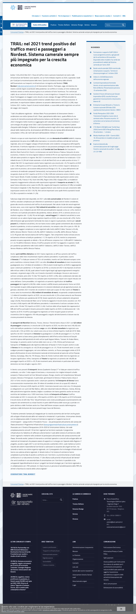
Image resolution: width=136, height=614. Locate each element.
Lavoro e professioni (49, 547)
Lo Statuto (76, 555)
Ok (121, 609)
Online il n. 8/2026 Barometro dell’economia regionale (103, 78)
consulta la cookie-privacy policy (51, 610)
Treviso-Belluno (64, 24)
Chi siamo (35, 16)
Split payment (108, 558)
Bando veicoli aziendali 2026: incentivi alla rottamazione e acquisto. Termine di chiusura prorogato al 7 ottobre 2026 (106, 70)
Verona (87, 24)
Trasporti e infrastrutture (51, 551)
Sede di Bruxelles (40, 24)
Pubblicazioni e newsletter (82, 16)
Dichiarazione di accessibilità (113, 587)
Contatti (116, 16)
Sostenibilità (47, 561)
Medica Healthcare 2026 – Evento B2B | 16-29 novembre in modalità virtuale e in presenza (106, 138)
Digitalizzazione (48, 558)
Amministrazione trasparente (83, 547)
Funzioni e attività (48, 16)
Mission (75, 551)
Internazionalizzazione (50, 554)
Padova (53, 24)
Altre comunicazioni (110, 583)
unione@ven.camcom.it (115, 522)
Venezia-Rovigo (77, 24)
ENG (124, 16)
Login (74, 585)
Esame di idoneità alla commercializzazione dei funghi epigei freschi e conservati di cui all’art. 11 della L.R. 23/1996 (106, 148)
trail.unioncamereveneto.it (26, 86)
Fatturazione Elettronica (112, 547)
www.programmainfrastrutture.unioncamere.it (60, 424)
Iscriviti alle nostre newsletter (83, 571)
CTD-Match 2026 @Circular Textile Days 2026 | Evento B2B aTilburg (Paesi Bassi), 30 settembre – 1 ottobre (106, 129)
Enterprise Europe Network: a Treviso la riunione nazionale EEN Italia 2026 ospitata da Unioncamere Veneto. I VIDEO (106, 107)
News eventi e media (102, 16)
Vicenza (94, 24)
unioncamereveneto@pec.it (116, 527)
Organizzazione (78, 559)
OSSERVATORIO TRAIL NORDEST (23, 474)
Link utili (75, 567)
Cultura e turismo (48, 565)
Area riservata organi (80, 581)
